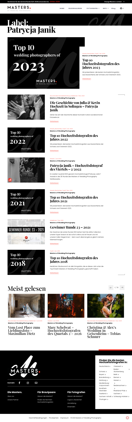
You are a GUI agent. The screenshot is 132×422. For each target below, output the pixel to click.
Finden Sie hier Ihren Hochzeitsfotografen (45, 401)
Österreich (117, 366)
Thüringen (103, 399)
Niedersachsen (119, 385)
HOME (62, 8)
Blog (113, 8)
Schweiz (102, 371)
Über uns (11, 396)
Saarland (102, 393)
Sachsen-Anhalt (105, 396)
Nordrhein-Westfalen (103, 389)
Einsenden (71, 407)
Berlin (116, 374)
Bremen (116, 377)
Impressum (64, 418)
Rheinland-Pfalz (119, 391)
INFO (105, 8)
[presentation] (111, 287)
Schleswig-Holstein (121, 396)
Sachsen (117, 393)
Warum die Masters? (45, 396)
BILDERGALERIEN (75, 8)
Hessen (116, 380)
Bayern (101, 374)
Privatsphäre (53, 418)
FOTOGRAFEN (92, 8)
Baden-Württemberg (119, 370)
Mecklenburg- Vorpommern (104, 384)
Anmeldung (71, 403)
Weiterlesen (86, 79)
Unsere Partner (13, 400)
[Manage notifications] (127, 417)
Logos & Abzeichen (74, 400)
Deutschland (104, 366)
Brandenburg (104, 377)
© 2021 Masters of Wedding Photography (86, 418)
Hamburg (102, 380)
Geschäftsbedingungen (38, 418)
